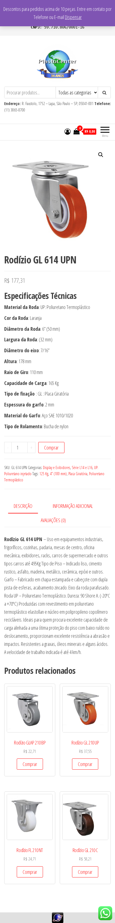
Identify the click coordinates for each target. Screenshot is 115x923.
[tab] (27, 506)
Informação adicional (73, 506)
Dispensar (73, 17)
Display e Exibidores (56, 467)
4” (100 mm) (58, 473)
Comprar (51, 447)
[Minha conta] (67, 131)
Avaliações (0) (53, 520)
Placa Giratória (77, 473)
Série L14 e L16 (82, 467)
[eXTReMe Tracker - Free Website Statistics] (57, 917)
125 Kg (43, 473)
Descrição (23, 506)
